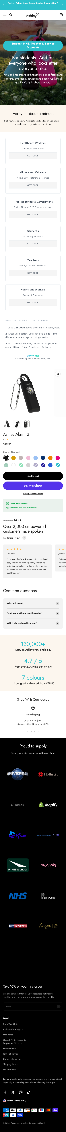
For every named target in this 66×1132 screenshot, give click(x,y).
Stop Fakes (8, 1034)
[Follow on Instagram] (21, 1092)
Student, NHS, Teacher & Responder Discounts (14, 1041)
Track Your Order (11, 1024)
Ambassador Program (13, 1029)
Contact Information (12, 1058)
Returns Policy (9, 1069)
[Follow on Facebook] (5, 1092)
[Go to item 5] (17, 424)
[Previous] (3, 5)
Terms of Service (10, 1053)
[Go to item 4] (7, 424)
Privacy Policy (9, 1048)
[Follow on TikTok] (29, 1092)
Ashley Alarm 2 (16, 434)
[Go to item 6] (27, 424)
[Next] (62, 5)
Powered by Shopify (37, 1123)
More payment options (33, 493)
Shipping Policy (10, 1064)
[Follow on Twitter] (13, 1092)
